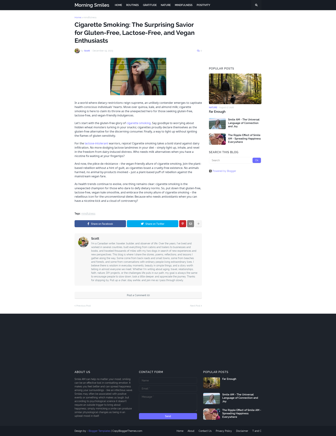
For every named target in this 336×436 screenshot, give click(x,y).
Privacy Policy (224, 431)
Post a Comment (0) (138, 295)
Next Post (195, 305)
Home (78, 17)
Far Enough (217, 111)
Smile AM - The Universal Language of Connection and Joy (244, 123)
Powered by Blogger (224, 171)
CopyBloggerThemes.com (127, 431)
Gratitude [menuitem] (150, 5)
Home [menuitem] (118, 5)
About (191, 431)
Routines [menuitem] (132, 5)
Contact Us (205, 431)
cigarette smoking (139, 123)
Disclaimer (242, 431)
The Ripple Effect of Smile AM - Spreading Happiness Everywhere (244, 139)
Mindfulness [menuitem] (183, 5)
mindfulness (89, 17)
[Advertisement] (235, 38)
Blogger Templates (99, 431)
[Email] (190, 223)
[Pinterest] (182, 223)
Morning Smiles (92, 5)
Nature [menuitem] (166, 5)
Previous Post (83, 305)
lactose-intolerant (96, 143)
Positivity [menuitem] (203, 5)
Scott (95, 238)
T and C (256, 431)
